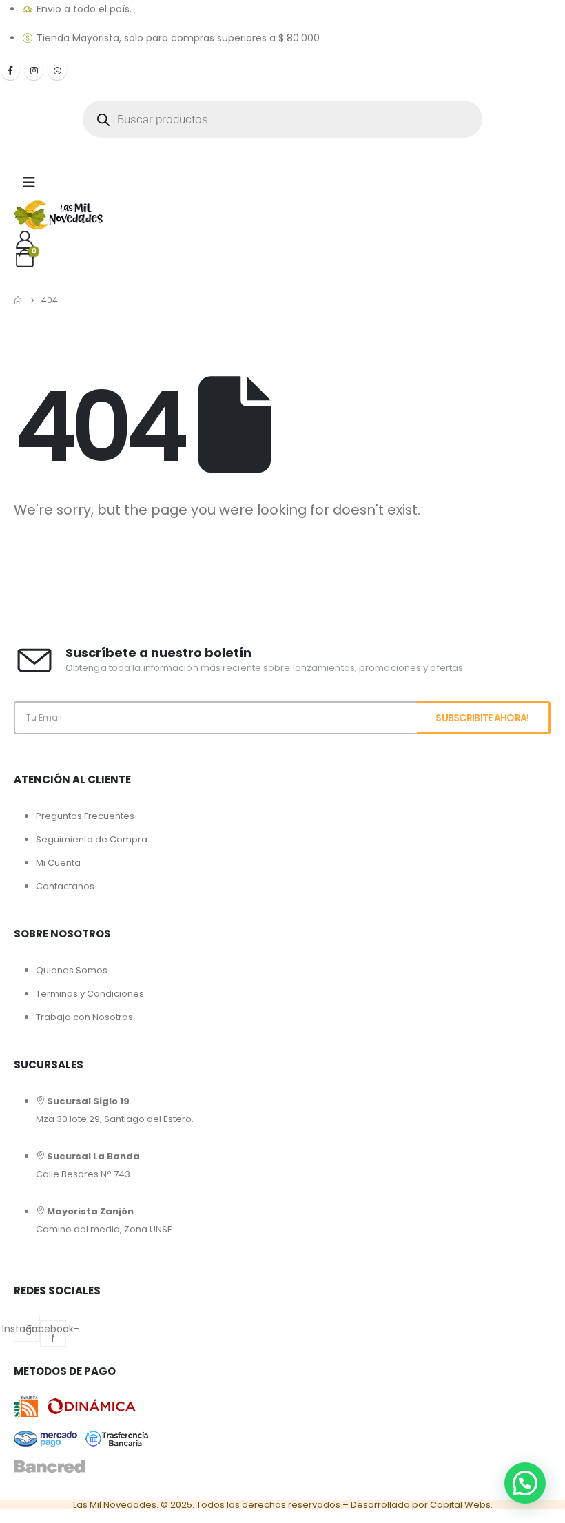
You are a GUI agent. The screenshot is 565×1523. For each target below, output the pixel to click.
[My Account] (24, 240)
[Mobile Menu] (29, 182)
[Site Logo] (59, 215)
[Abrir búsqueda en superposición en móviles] (282, 119)
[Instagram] (33, 70)
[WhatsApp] (57, 70)
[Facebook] (10, 70)
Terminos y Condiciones (90, 993)
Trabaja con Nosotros (84, 1017)
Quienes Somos (71, 970)
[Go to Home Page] (18, 300)
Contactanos (65, 886)
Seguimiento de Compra (91, 839)
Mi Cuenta (58, 862)
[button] (525, 1483)
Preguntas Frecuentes (85, 815)
